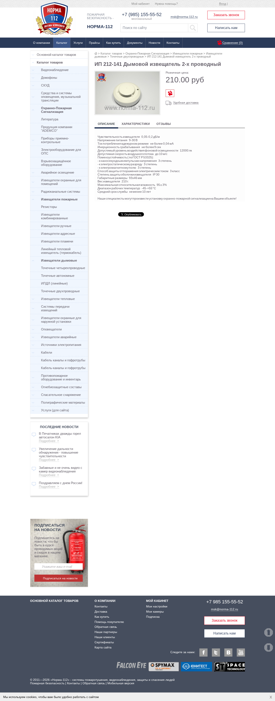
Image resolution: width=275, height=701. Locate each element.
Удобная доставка (186, 102)
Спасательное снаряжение (61, 395)
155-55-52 (224, 601)
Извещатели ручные (56, 226)
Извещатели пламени (57, 241)
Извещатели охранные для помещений (61, 182)
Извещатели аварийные (58, 337)
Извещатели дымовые (59, 260)
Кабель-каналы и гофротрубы (63, 368)
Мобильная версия (120, 683)
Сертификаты (104, 642)
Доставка (101, 611)
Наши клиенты (105, 637)
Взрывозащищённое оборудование (56, 163)
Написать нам (226, 28)
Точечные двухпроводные (127, 56)
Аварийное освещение (57, 172)
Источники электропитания (61, 345)
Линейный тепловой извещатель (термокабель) (61, 250)
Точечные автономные (57, 275)
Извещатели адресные (58, 233)
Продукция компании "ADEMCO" (56, 128)
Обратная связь (106, 626)
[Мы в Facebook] (203, 652)
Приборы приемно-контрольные (55, 140)
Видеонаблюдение (55, 70)
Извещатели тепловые (58, 299)
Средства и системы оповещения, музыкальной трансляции (61, 96)
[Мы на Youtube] (241, 652)
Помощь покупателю (109, 622)
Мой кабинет (140, 3)
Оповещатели (51, 329)
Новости (154, 42)
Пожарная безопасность (47, 683)
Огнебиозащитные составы (61, 387)
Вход (222, 3)
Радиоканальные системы (60, 191)
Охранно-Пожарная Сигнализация (147, 53)
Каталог (61, 42)
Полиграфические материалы (63, 402)
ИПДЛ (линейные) (54, 283)
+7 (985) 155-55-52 (142, 14)
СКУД (45, 85)
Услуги (78, 42)
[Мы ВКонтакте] (228, 652)
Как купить (113, 42)
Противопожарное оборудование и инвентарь (61, 377)
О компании (41, 42)
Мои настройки (156, 606)
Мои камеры (155, 611)
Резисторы (49, 207)
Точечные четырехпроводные (63, 268)
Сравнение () (232, 42)
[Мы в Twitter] (216, 652)
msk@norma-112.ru (184, 16)
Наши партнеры (106, 632)
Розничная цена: (177, 72)
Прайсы (94, 42)
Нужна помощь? (166, 3)
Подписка (153, 616)
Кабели (46, 352)
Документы (134, 42)
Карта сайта (103, 647)
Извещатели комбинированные (54, 216)
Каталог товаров (111, 53)
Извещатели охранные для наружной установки (61, 319)
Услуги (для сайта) (55, 410)
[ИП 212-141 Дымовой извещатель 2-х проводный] (127, 113)
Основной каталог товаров (56, 54)
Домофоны (49, 77)
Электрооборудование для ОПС (61, 151)
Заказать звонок (226, 15)
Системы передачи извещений (55, 308)
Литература (49, 119)
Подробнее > (49, 441)
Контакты (173, 42)
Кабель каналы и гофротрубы (63, 360)
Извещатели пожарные (188, 53)
